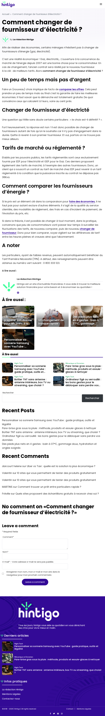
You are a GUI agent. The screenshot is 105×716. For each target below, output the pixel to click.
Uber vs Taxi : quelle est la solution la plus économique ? (61, 466)
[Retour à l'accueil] (47, 4)
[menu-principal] (101, 4)
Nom (5, 552)
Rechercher (8, 392)
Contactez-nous (11, 698)
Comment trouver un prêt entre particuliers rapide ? (49, 486)
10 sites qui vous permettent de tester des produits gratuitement (56, 473)
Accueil (5, 14)
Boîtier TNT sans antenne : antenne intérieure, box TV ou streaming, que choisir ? (51, 432)
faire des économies (82, 201)
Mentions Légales (11, 694)
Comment (8, 537)
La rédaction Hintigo (23, 39)
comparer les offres (71, 89)
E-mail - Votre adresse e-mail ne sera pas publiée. (28, 562)
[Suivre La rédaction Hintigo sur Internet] (18, 293)
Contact (69, 709)
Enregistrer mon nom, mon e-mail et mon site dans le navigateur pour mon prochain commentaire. (33, 573)
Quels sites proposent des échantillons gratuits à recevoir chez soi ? (57, 493)
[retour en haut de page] (101, 701)
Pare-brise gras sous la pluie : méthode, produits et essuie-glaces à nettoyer (49, 428)
